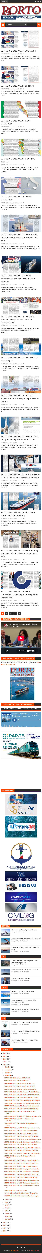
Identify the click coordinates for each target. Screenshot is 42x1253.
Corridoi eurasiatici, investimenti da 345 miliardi (26, 939)
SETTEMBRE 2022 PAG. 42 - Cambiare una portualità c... (22, 1142)
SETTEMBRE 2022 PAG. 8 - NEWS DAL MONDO (19, 1086)
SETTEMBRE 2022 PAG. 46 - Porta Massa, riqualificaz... (22, 1150)
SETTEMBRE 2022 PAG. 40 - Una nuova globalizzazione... (22, 1139)
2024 (5, 1059)
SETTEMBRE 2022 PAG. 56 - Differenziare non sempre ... (22, 1171)
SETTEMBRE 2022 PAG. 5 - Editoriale (17, 86)
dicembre (8, 1067)
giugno (7, 1205)
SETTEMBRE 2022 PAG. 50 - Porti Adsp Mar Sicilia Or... (22, 1160)
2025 (5, 1056)
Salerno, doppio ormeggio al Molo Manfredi (25, 1009)
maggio (7, 1208)
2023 (5, 1062)
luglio (7, 1202)
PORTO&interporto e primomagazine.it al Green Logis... (21, 1196)
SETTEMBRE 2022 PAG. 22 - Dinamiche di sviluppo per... (22, 1106)
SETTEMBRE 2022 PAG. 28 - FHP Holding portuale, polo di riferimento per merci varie (19, 553)
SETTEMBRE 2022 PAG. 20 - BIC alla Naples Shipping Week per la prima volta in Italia (20, 398)
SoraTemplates (14, 1250)
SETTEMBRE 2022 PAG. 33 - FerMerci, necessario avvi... (22, 1128)
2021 (5, 1222)
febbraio (7, 1216)
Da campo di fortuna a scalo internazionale (25, 1022)
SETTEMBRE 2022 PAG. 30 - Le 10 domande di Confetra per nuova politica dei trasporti (19, 594)
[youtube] (38, 1)
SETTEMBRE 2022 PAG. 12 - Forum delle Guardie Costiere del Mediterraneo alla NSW (19, 237)
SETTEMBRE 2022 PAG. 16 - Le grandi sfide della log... (21, 1097)
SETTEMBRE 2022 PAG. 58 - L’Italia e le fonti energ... (21, 1177)
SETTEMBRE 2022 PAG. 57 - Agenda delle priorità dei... (22, 1174)
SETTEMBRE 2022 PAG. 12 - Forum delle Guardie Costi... (22, 1092)
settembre (8, 1075)
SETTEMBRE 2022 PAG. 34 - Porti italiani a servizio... (21, 1131)
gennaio (7, 1219)
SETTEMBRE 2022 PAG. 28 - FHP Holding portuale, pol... (22, 1116)
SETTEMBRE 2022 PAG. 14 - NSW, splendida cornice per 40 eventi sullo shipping (18, 278)
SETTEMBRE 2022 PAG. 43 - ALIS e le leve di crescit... (21, 1145)
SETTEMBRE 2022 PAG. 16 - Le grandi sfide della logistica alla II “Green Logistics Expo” (18, 319)
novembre (8, 1070)
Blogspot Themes (34, 1250)
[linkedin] (40, 1)
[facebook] (36, 1)
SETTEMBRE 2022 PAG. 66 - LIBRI (15, 1190)
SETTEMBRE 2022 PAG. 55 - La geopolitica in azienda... (22, 1169)
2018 (5, 1231)
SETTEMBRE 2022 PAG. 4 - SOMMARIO (18, 51)
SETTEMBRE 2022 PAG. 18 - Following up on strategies (22, 1100)
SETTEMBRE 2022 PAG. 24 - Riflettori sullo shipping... (21, 1109)
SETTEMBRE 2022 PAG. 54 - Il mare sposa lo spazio (20, 1166)
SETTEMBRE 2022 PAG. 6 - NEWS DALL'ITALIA (19, 1083)
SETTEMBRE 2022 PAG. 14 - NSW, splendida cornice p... (22, 1095)
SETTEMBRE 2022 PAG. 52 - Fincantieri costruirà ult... (21, 1163)
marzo (7, 1213)
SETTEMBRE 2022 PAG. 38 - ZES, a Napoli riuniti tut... (21, 1136)
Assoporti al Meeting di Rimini (21, 978)
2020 (5, 1225)
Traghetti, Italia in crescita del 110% (23, 991)
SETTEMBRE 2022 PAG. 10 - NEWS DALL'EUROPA (20, 1089)
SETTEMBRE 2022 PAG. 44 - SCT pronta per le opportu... (22, 1147)
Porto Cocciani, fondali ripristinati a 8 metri (25, 969)
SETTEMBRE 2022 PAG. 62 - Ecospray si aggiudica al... (21, 1183)
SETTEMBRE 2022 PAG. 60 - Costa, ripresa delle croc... (21, 1180)
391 (15, 613)
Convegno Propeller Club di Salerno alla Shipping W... (21, 1193)
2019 (5, 1228)
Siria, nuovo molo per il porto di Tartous (24, 930)
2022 (5, 1064)
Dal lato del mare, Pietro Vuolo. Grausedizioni (26, 1031)
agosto (7, 1199)
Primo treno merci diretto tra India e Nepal (25, 1040)
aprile (7, 1210)
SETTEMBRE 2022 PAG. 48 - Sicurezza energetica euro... (22, 1153)
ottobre (7, 1072)
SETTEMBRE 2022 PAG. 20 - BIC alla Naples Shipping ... (22, 1103)
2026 (5, 1053)
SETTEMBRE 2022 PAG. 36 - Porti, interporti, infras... (21, 1133)
